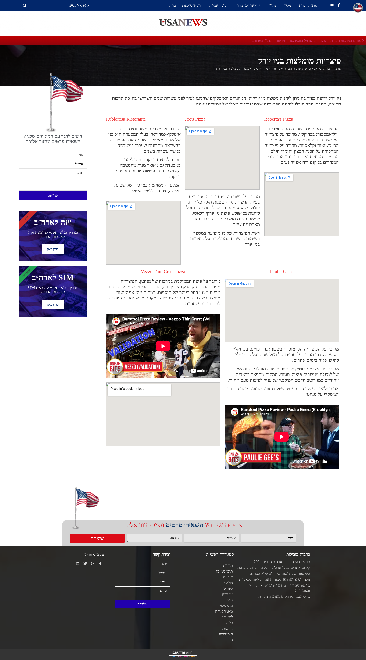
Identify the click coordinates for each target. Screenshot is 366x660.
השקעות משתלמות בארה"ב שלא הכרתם (280, 573)
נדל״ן (229, 600)
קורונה (228, 577)
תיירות (228, 565)
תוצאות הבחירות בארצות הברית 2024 (282, 562)
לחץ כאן (53, 249)
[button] (24, 5)
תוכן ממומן (224, 571)
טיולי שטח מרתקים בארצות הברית (284, 596)
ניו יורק (275, 68)
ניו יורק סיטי (260, 68)
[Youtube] (332, 5)
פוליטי (228, 583)
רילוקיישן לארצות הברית (185, 5)
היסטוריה (226, 634)
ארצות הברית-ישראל (327, 68)
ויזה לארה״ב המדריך (248, 5)
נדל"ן (272, 5)
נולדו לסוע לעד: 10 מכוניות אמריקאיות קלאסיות (274, 579)
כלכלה (228, 623)
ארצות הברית (308, 5)
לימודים (227, 617)
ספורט (228, 588)
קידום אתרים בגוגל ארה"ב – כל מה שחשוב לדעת (273, 568)
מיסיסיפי (226, 605)
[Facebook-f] (339, 5)
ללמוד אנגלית (217, 5)
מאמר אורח (224, 611)
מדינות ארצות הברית (297, 68)
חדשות (227, 628)
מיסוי (287, 5)
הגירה (228, 640)
